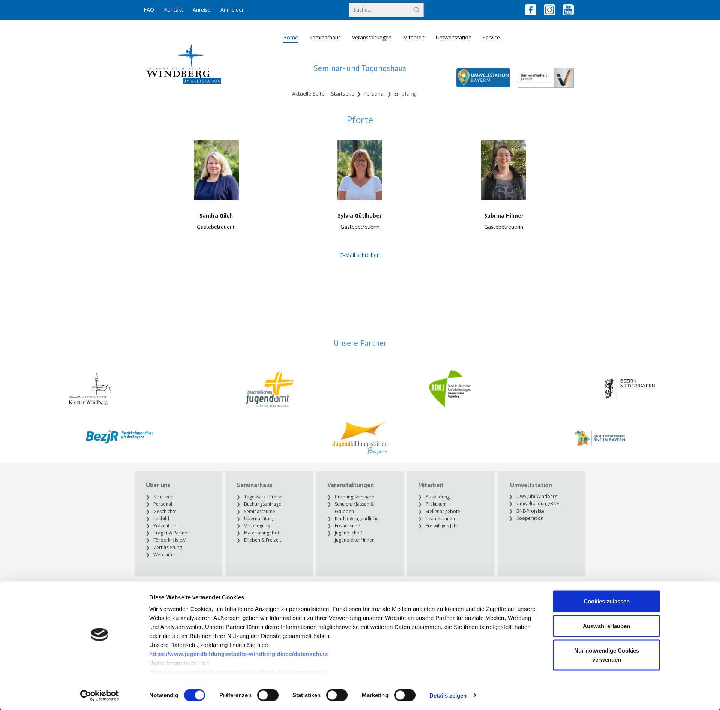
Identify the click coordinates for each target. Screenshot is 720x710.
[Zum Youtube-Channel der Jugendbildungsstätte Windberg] (568, 9)
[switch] (268, 695)
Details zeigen (447, 695)
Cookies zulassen (607, 601)
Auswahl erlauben (606, 626)
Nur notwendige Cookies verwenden (606, 655)
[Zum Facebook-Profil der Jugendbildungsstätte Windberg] (530, 9)
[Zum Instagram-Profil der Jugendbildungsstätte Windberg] (549, 9)
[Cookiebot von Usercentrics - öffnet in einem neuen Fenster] (99, 695)
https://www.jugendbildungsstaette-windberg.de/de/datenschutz (238, 654)
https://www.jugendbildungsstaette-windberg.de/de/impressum (237, 672)
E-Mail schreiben (360, 254)
